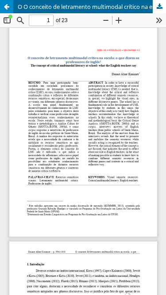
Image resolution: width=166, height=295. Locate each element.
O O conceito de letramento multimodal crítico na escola (92, 7)
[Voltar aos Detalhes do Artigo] (6, 6)
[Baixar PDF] (159, 6)
